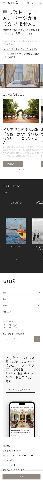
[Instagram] (9, 326)
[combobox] (34, 3)
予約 (4, 299)
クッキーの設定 (9, 465)
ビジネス (6, 305)
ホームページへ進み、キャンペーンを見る (20, 49)
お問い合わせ (7, 312)
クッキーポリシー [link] (10, 460)
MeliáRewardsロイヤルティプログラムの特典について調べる (21, 55)
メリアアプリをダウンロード (20, 389)
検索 (21, 476)
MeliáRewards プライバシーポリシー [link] (18, 455)
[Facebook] (4, 326)
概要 (4, 293)
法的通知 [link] (6, 446)
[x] (15, 326)
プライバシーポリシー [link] (12, 451)
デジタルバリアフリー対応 (13, 470)
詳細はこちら (13, 164)
